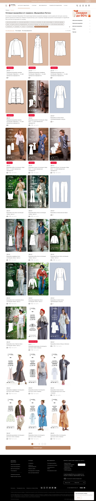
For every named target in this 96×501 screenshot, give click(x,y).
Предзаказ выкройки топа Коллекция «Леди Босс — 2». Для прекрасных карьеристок (59, 74)
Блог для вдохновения (33, 472)
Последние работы (51, 463)
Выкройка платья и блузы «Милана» (60, 344)
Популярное (14, 470)
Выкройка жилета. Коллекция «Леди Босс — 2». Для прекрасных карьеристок (38, 121)
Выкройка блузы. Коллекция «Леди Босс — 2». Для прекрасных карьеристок (60, 169)
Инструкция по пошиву (33, 470)
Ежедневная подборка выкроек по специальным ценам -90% (45, 1)
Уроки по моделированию (32, 466)
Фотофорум (51, 460)
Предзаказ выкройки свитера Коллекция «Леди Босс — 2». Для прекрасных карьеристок (15, 74)
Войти (87, 1)
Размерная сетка (21, 488)
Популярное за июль (52, 465)
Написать (81, 464)
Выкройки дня (33, 341)
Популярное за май (52, 470)
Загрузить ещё (37, 447)
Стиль (73, 29)
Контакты (13, 488)
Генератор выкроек (15, 474)
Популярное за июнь (50, 468)
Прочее (74, 32)
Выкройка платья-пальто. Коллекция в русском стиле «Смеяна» (58, 391)
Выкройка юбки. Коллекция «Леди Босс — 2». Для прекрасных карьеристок (15, 169)
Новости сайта (31, 468)
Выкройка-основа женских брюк (59, 212)
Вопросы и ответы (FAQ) (32, 488)
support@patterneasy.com (73, 487)
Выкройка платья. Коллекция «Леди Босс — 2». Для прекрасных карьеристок (38, 169)
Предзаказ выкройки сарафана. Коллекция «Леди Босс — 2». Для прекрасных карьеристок (37, 74)
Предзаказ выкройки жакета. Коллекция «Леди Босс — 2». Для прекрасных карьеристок (15, 121)
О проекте (30, 463)
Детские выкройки (77, 26)
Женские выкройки (77, 20)
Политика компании (15, 499)
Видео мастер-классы (16, 476)
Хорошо (78, 497)
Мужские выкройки (77, 23)
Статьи (30, 460)
